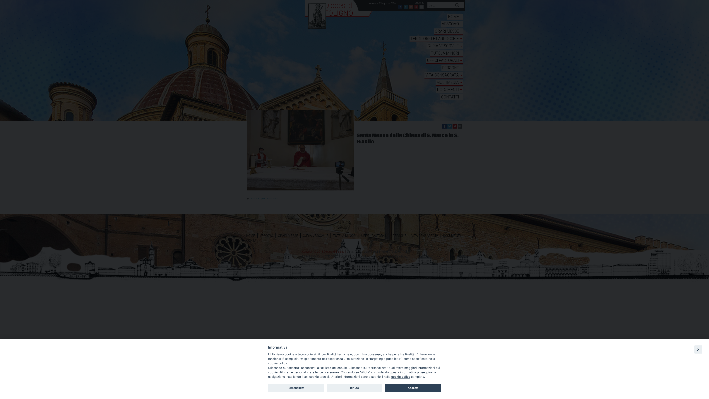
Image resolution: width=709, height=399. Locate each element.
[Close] (698, 349)
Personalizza (296, 388)
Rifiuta (354, 388)
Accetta (413, 388)
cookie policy (400, 376)
